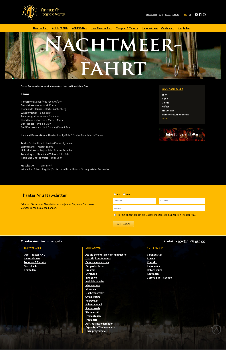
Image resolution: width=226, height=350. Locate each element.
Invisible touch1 (94, 281)
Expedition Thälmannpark (100, 327)
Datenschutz (154, 270)
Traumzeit (91, 319)
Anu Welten (38, 86)
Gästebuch (167, 28)
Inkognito (91, 277)
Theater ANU (40, 28)
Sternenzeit (92, 312)
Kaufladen (184, 28)
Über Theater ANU (101, 28)
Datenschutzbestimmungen (161, 214)
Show (164, 94)
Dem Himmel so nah (97, 262)
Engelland (91, 273)
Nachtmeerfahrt (172, 89)
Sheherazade (92, 308)
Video (165, 98)
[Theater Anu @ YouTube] (195, 14)
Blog (161, 14)
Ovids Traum (92, 296)
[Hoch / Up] (216, 330)
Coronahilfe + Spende (159, 277)
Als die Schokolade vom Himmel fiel (106, 254)
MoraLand (91, 289)
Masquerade (92, 285)
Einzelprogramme (95, 331)
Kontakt (175, 14)
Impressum (153, 266)
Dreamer (90, 270)
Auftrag (165, 106)
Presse (167, 14)
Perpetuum (91, 300)
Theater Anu (26, 86)
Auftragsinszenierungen (55, 86)
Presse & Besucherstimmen (175, 114)
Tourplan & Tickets (127, 28)
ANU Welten (79, 28)
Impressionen (150, 28)
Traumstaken (93, 316)
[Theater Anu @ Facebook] (199, 14)
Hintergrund (168, 110)
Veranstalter (151, 14)
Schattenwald (93, 304)
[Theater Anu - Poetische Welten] (44, 12)
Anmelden (123, 223)
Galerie (165, 102)
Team (164, 118)
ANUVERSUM (60, 28)
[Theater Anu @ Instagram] (203, 14)
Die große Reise (94, 266)
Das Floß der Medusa (98, 258)
